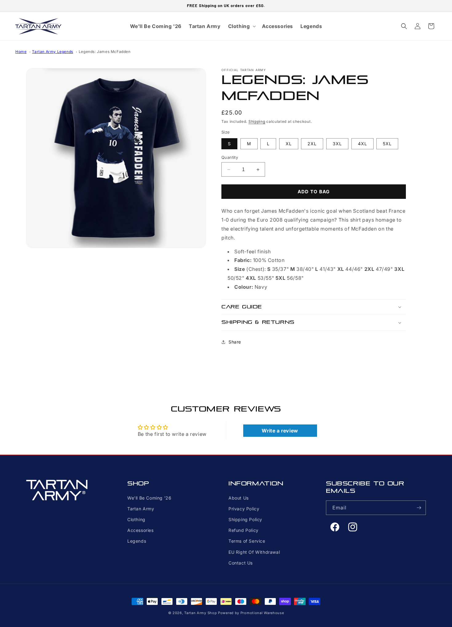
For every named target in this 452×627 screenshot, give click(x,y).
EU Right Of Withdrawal (254, 552)
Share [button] (234, 341)
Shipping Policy (245, 519)
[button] (241, 26)
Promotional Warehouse (262, 613)
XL (289, 143)
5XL (387, 143)
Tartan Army (140, 508)
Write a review (280, 431)
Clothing (136, 519)
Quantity (229, 157)
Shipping (256, 121)
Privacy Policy (243, 508)
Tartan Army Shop (200, 613)
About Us (238, 497)
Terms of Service (246, 541)
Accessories (140, 530)
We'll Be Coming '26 (149, 497)
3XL (337, 143)
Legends (136, 541)
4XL (362, 143)
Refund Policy (243, 530)
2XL (312, 143)
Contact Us (240, 562)
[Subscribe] (419, 507)
